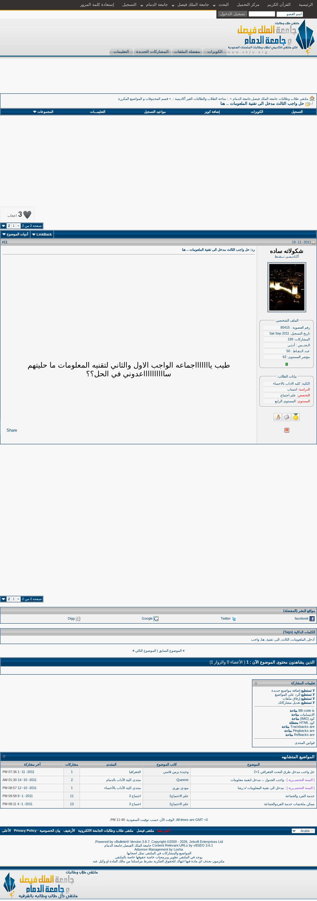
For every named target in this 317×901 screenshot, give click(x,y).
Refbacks (301, 735)
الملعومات (298, 639)
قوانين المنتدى (305, 743)
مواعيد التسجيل (155, 111)
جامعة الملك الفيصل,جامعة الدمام (128, 845)
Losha (178, 849)
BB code (304, 710)
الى (277, 639)
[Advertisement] (204, 79)
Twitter (226, 618)
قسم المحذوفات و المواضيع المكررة (143, 98)
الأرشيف (69, 830)
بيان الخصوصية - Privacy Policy (37, 830)
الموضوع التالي (145, 650)
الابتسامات (307, 714)
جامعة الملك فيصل (193, 4)
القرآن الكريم (279, 4)
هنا (263, 639)
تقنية (270, 639)
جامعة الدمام (157, 4)
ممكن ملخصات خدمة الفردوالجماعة (289, 804)
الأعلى (6, 830)
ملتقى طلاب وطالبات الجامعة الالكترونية (105, 830)
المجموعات (45, 111)
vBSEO (199, 845)
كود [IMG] (307, 718)
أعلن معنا (163, 830)
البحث (224, 4)
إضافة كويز (212, 111)
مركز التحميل (248, 4)
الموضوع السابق (170, 650)
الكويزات (215, 51)
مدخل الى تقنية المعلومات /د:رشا (261, 788)
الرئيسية (306, 4)
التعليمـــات (97, 111)
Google (147, 618)
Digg (71, 618)
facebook (302, 618)
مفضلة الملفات (187, 51)
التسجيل (129, 4)
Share (12, 430)
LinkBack (44, 234)
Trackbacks (299, 726)
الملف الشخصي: (286, 320)
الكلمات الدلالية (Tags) (299, 632)
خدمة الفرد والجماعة (300, 796)
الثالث (285, 639)
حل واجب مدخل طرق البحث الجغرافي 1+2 (284, 772)
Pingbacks (301, 730)
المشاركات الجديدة (152, 51)
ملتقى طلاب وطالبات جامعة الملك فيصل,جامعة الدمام (270, 98)
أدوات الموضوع (17, 234)
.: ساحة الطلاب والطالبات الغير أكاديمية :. (200, 98)
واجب (255, 639)
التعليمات (121, 51)
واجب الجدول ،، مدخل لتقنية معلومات (257, 780)
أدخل (311, 639)
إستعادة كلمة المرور (97, 4)
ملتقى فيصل (145, 830)
